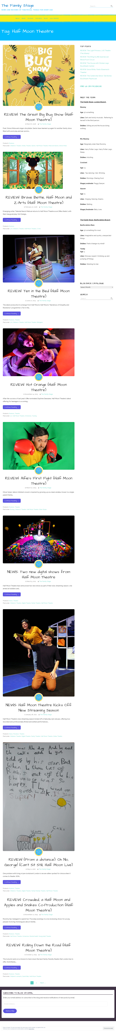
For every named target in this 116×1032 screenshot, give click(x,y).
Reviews (30, 18)
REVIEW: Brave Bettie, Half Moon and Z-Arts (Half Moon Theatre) (39, 200)
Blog (46, 18)
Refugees (40, 322)
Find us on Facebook (91, 86)
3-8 (11, 228)
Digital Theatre (26, 603)
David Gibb (25, 976)
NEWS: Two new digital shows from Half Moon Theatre (38, 574)
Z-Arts (39, 228)
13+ (11, 416)
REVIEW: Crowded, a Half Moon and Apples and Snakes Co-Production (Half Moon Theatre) (38, 905)
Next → (43, 983)
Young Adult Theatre (45, 936)
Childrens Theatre (15, 736)
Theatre (17, 320)
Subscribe (10, 1011)
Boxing (12, 509)
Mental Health (34, 936)
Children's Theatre (15, 145)
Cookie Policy (31, 1028)
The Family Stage (18, 5)
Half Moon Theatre (42, 145)
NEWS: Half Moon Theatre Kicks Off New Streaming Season (39, 708)
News (23, 18)
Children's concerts (16, 976)
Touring (34, 416)
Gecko (33, 145)
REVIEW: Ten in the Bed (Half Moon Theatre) (39, 293)
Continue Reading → (11, 137)
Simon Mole (63, 145)
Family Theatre (26, 145)
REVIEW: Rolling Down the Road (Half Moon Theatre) (38, 948)
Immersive (28, 416)
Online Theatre (57, 736)
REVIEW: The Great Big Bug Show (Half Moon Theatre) (38, 117)
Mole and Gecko (54, 145)
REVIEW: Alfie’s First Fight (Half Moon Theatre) (38, 481)
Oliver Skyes (43, 509)
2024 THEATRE (54, 18)
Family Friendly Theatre (38, 891)
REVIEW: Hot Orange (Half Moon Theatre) (38, 387)
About (18, 18)
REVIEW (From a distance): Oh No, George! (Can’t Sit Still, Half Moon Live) (38, 862)
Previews (16, 734)
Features (38, 18)
